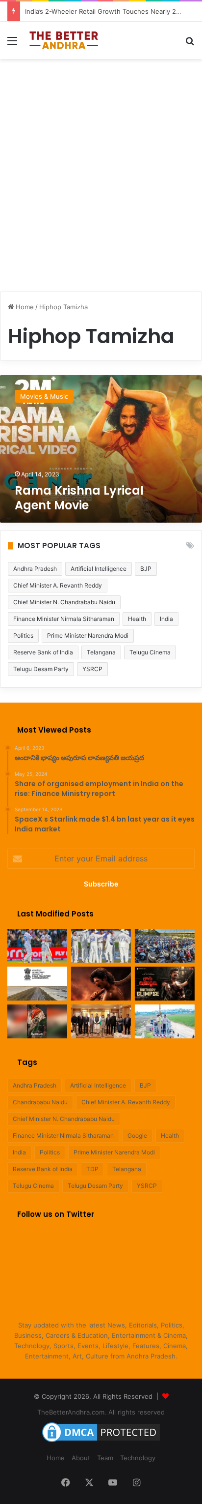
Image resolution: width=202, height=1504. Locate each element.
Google (137, 1135)
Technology (137, 1458)
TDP (92, 1169)
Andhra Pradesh (35, 568)
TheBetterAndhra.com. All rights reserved (101, 1412)
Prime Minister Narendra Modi (87, 635)
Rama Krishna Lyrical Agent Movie (79, 497)
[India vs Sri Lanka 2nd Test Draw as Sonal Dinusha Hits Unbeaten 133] (37, 946)
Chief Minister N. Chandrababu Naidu (64, 602)
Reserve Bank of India (43, 652)
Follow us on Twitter (55, 1214)
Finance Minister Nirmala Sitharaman (63, 618)
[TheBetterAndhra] (64, 40)
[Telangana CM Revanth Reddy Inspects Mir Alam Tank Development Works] (165, 1021)
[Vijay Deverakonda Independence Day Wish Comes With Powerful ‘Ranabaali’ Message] (37, 1021)
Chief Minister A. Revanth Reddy (57, 585)
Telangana (101, 652)
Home (24, 307)
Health (137, 618)
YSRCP (92, 669)
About (81, 1458)
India (166, 618)
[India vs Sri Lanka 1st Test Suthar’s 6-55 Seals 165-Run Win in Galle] (101, 946)
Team (105, 1458)
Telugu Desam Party (41, 669)
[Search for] (190, 44)
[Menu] (12, 44)
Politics (23, 635)
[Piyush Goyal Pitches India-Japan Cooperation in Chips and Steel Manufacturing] (101, 1021)
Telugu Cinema (150, 652)
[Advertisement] (101, 170)
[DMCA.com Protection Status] (101, 1442)
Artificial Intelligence (98, 568)
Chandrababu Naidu (40, 1102)
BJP (146, 568)
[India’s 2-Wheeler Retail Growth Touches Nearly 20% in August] (165, 946)
